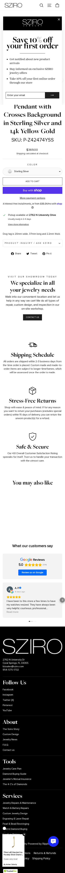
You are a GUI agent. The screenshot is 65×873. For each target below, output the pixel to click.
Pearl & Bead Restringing (16, 823)
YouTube (7, 710)
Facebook (8, 689)
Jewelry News (10, 739)
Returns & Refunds (45, 853)
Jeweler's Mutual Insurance (17, 779)
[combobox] (32, 171)
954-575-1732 (11, 669)
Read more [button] (12, 612)
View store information (18, 224)
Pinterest (8, 705)
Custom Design (11, 734)
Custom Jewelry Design (15, 813)
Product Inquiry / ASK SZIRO (28, 243)
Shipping (20, 153)
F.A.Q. (6, 744)
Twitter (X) (8, 700)
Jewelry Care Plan (12, 768)
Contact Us (32, 317)
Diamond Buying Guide (14, 773)
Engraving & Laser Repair (16, 818)
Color (32, 164)
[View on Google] (10, 589)
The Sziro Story (11, 729)
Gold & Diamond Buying (15, 829)
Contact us (9, 750)
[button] (2, 600)
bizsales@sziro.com (13, 666)
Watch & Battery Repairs (16, 808)
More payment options (32, 198)
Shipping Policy (41, 858)
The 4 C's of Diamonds (15, 784)
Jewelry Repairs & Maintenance (19, 803)
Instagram (8, 694)
